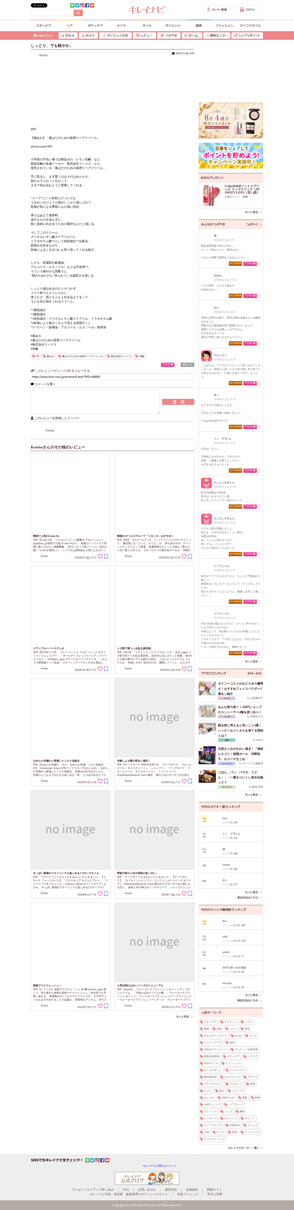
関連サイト (214, 1189)
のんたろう (220, 355)
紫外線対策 (210, 1076)
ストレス (252, 1125)
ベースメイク (237, 1070)
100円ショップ (212, 1104)
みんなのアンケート (215, 1035)
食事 (257, 1097)
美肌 (219, 1028)
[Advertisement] (231, 71)
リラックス (238, 1090)
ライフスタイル (213, 1125)
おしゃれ (209, 1097)
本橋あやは (256, 716)
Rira (225, 921)
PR (37, 356)
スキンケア (210, 1021)
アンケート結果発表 (246, 1049)
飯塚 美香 (257, 786)
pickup (238, 1035)
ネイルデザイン (213, 1070)
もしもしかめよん (224, 482)
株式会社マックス (121, 356)
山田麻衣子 (256, 698)
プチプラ (252, 1076)
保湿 (232, 1042)
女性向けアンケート (215, 1049)
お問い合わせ (147, 1189)
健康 (206, 1028)
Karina (43, 55)
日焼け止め (228, 1097)
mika (225, 936)
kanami (259, 739)
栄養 (252, 1083)
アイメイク (210, 1111)
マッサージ (210, 1118)
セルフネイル (232, 1076)
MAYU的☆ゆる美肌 (234, 967)
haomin (217, 275)
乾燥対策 (234, 1125)
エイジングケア (213, 1042)
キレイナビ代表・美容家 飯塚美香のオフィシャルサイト (129, 1194)
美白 (221, 1090)
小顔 (206, 1132)
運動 (244, 1097)
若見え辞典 (214, 1194)
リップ (228, 1111)
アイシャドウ (252, 1132)
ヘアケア (252, 1056)
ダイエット (230, 1021)
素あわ (50, 356)
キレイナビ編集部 (253, 763)
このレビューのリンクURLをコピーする (62, 370)
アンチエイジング (214, 1138)
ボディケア (233, 1056)
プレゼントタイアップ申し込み (93, 1189)
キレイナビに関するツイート (159, 1165)
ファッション (233, 1063)
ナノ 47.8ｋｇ (222, 438)
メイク (248, 1021)
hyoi (216, 307)
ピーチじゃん (221, 565)
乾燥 (234, 1132)
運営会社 (171, 1189)
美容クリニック (187, 1194)
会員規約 (192, 1189)
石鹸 (141, 356)
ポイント (250, 1118)
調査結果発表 (211, 1056)
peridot (226, 952)
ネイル (253, 1035)
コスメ (233, 1028)
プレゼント (235, 1083)
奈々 (216, 395)
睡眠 (242, 1111)
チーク (220, 1132)
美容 (247, 1028)
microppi (227, 983)
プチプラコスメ (213, 1083)
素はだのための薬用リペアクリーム (82, 356)
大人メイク (230, 1118)
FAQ (126, 1189)
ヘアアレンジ (236, 1104)
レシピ (208, 1090)
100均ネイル (211, 1063)
